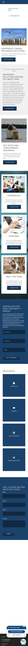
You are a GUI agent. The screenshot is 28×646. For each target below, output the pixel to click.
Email (4, 501)
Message (5, 518)
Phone (4, 509)
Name (4, 492)
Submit (8, 534)
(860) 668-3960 (14, 16)
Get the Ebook (11, 357)
